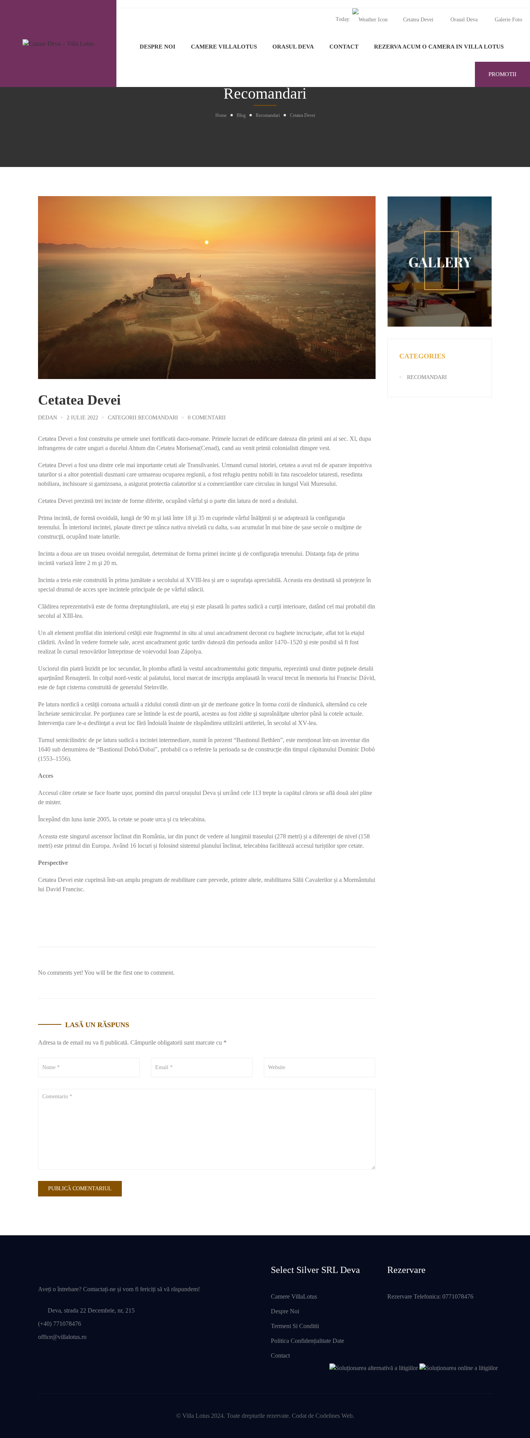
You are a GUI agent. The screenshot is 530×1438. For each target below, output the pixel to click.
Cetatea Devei (418, 20)
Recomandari (268, 115)
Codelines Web (334, 1415)
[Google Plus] (61, 918)
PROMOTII (502, 74)
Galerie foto (508, 20)
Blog (241, 115)
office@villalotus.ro (62, 1337)
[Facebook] (40, 918)
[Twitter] (50, 918)
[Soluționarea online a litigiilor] (458, 1367)
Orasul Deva (464, 20)
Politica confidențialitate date (307, 1340)
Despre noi (157, 46)
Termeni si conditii (295, 1326)
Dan (51, 418)
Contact (344, 46)
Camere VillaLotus (224, 46)
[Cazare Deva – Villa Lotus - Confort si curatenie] (58, 43)
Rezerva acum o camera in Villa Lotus (439, 46)
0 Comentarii (207, 418)
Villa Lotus (196, 1415)
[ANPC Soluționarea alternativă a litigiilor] (373, 1367)
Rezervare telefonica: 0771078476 (430, 1296)
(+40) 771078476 (59, 1323)
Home (221, 115)
